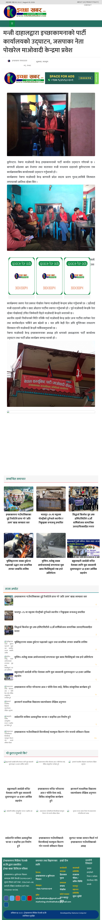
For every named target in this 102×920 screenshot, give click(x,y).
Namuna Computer (79, 913)
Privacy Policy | (92, 2)
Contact (88, 5)
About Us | (81, 2)
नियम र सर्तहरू (92, 876)
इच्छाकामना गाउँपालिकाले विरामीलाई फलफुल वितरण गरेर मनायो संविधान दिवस (51, 732)
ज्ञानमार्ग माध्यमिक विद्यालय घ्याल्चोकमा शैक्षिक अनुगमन (40, 702)
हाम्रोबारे (90, 872)
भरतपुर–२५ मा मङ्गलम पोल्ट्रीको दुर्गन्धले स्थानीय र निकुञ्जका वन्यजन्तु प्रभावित (51, 519)
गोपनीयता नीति (92, 880)
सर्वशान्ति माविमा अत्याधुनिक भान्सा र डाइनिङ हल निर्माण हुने (42, 717)
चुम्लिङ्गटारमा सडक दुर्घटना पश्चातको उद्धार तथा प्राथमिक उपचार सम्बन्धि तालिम (18, 565)
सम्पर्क (89, 884)
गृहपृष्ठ (89, 868)
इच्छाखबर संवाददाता (19, 60)
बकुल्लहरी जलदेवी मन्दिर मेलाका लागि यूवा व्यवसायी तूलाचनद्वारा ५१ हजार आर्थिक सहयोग (83, 567)
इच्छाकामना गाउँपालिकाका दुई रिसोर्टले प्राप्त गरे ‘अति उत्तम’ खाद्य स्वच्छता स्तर (18, 519)
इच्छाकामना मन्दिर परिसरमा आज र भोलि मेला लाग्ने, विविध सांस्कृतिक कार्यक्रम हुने (52, 687)
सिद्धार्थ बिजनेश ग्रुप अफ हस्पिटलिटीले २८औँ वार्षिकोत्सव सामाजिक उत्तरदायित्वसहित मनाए (83, 521)
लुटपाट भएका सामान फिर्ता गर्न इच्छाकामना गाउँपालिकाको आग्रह (83, 842)
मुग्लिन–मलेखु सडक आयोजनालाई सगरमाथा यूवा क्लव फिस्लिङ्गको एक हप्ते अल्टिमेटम (51, 567)
